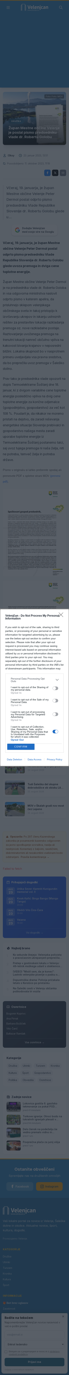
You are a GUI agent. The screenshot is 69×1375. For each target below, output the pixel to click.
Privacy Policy (54, 759)
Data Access (34, 759)
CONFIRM (20, 746)
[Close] (62, 616)
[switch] (55, 688)
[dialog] (34, 687)
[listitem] (34, 679)
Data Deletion (14, 759)
